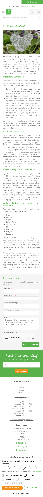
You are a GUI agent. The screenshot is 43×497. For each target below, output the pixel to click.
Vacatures (21, 392)
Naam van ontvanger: (12, 303)
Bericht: (6, 317)
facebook (22, 443)
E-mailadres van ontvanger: (13, 310)
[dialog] (21, 477)
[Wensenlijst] (32, 12)
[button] (21, 493)
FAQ (21, 385)
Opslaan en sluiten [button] (12, 488)
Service (21, 387)
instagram (22, 447)
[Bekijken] (38, 12)
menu (3, 12)
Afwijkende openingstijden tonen (22, 420)
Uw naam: (8, 288)
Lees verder (37, 471)
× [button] (40, 460)
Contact (21, 390)
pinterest (22, 450)
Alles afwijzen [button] (32, 488)
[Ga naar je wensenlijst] (32, 12)
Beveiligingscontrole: (11, 332)
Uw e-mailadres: (10, 295)
